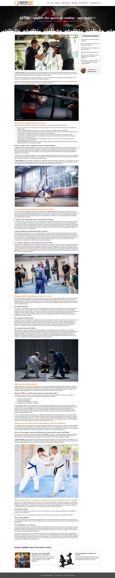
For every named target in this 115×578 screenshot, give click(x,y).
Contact (65, 575)
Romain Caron (92, 71)
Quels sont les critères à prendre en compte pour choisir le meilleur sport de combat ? (90, 62)
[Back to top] (111, 574)
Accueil (40, 21)
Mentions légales (71, 575)
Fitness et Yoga (65, 3)
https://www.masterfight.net (47, 575)
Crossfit (57, 3)
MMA (52, 3)
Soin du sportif (82, 3)
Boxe (48, 3)
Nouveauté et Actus (48, 21)
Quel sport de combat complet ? (89, 52)
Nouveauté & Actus (95, 3)
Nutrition (74, 3)
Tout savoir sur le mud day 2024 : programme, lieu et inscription (41, 554)
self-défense (23, 82)
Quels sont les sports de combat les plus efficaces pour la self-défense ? (90, 56)
